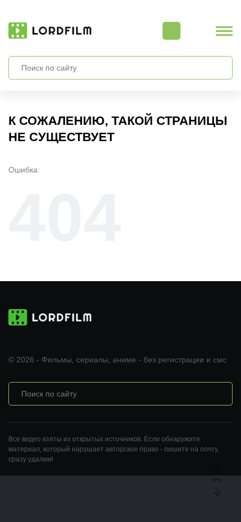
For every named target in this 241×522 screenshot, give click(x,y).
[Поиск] (218, 68)
